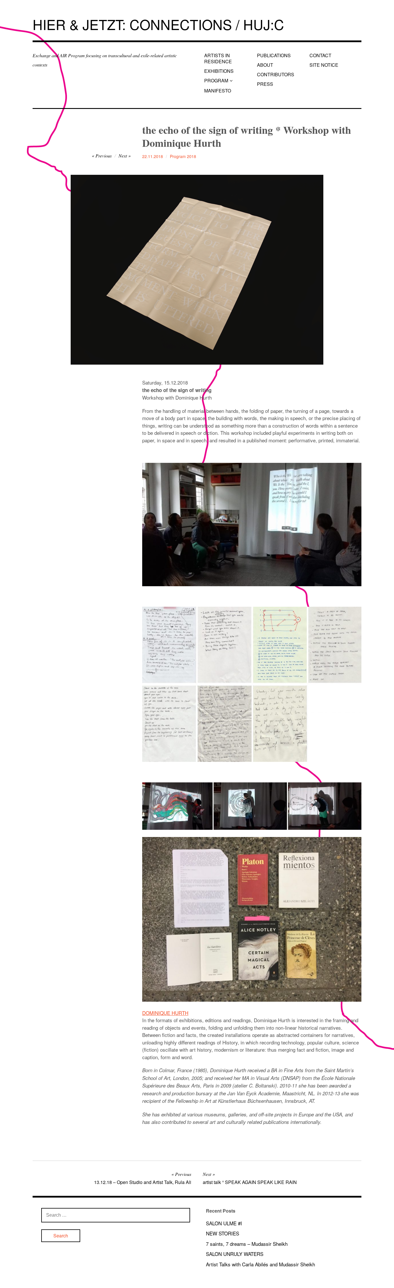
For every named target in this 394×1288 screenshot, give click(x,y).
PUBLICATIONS (274, 55)
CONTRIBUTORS (275, 74)
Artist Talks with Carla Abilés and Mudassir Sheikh (260, 1264)
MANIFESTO (217, 90)
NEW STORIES (222, 1233)
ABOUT (265, 65)
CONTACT (320, 55)
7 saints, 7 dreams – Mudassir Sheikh (247, 1243)
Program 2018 (183, 156)
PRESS (265, 84)
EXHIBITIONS (219, 71)
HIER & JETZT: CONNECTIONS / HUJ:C (158, 24)
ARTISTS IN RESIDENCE (218, 58)
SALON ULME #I (224, 1223)
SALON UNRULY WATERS (234, 1253)
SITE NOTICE (323, 65)
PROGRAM (216, 80)
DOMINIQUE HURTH (165, 1012)
